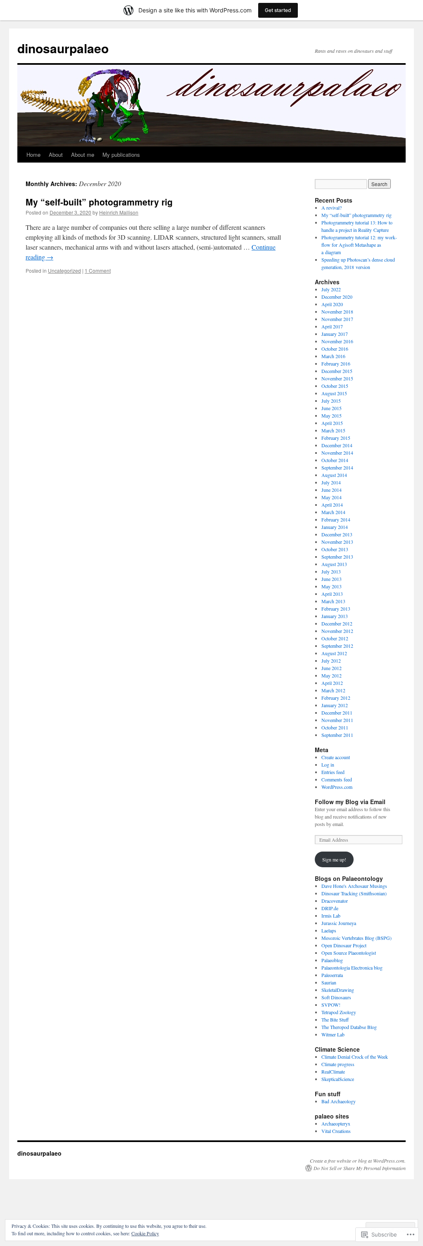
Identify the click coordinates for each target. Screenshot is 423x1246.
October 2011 (334, 727)
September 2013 (337, 556)
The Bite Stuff (335, 1019)
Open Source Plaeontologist (348, 952)
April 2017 (332, 326)
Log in (327, 764)
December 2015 (336, 371)
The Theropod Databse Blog (349, 1027)
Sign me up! (334, 859)
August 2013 (334, 564)
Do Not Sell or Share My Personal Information (360, 1168)
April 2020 (332, 304)
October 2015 (334, 385)
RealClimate (333, 1071)
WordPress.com (336, 786)
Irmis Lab (330, 915)
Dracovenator (334, 900)
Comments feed (336, 779)
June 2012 (331, 668)
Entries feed (333, 772)
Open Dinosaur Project (343, 945)
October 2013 (334, 549)
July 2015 (331, 400)
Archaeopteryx (335, 1123)
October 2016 (334, 348)
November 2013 (337, 541)
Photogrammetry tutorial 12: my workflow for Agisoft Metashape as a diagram (359, 244)
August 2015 (334, 393)
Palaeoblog (332, 960)
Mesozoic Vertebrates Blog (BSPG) (356, 937)
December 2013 (336, 534)
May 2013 (331, 586)
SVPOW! (330, 1004)
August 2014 (334, 475)
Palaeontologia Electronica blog (352, 967)
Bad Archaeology (338, 1101)
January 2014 (334, 527)
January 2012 (334, 705)
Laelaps (328, 930)
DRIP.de (329, 908)
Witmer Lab (333, 1034)
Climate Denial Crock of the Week (354, 1056)
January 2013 (334, 616)
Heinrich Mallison (118, 212)
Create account (335, 757)
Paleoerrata (332, 975)
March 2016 (333, 356)
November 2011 (337, 720)
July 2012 (331, 660)
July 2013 (331, 571)
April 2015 (332, 423)
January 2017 (334, 333)
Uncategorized (64, 270)
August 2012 (334, 653)
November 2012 (337, 631)
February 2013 (335, 608)
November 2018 (337, 311)
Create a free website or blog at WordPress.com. (358, 1160)
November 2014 (337, 452)
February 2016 (335, 363)
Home (33, 154)
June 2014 (331, 489)
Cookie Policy (145, 1233)
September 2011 (337, 735)
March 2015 (333, 430)
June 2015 (331, 408)
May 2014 (331, 497)
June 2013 (331, 579)
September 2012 (337, 645)
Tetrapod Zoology (338, 1012)
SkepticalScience (337, 1079)
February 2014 (335, 519)
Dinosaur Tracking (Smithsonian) (354, 893)
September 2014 (337, 467)
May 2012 (331, 675)
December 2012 (336, 623)
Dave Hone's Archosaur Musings (354, 886)
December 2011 (336, 712)
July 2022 (331, 289)
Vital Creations (336, 1131)
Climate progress (337, 1064)
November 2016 (337, 341)
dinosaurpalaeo (63, 48)
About (56, 154)
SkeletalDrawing (337, 989)
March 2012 (333, 690)
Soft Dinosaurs (336, 997)
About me (82, 154)
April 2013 (332, 593)
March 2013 (333, 601)
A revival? (331, 207)
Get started (278, 10)
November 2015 (337, 378)
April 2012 (332, 683)
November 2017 (337, 319)
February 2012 (335, 697)
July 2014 (331, 482)
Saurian (328, 982)
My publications (121, 154)
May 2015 (331, 415)
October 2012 (334, 638)
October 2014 (334, 460)
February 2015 (335, 437)
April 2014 (332, 504)
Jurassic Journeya (338, 923)
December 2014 (336, 445)
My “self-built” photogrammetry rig (99, 202)
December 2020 (336, 296)
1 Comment (98, 270)
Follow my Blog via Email (350, 802)
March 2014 (333, 512)
